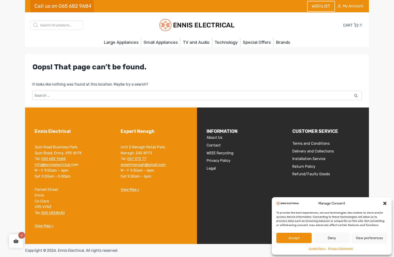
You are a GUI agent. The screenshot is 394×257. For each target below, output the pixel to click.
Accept (294, 238)
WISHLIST (321, 6)
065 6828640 (53, 213)
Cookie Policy (317, 248)
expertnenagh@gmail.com (143, 165)
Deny (332, 238)
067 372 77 (136, 159)
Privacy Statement (340, 248)
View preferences (369, 238)
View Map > (44, 226)
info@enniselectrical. (53, 165)
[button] (385, 203)
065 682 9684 (53, 159)
